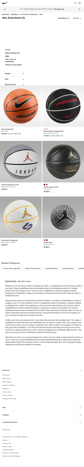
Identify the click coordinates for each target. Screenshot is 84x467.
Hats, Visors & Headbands (10, 61)
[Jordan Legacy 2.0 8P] (63, 161)
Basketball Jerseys (68, 268)
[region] (42, 80)
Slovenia (7, 429)
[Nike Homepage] (5, 3)
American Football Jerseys (32, 268)
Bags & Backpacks (12, 53)
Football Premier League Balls (11, 268)
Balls (41, 14)
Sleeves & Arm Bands (13, 65)
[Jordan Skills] (63, 217)
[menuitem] (6, 440)
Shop (62, 9)
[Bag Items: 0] (80, 3)
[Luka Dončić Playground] (21, 217)
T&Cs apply (57, 9)
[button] (15, 73)
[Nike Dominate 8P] (21, 106)
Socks (7, 50)
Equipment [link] (14, 14)
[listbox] (77, 18)
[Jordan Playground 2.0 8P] (21, 161)
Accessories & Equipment (29, 14)
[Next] (79, 9)
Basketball (5, 14)
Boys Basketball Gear (51, 268)
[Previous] (5, 9)
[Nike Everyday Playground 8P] (63, 106)
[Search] (75, 3)
